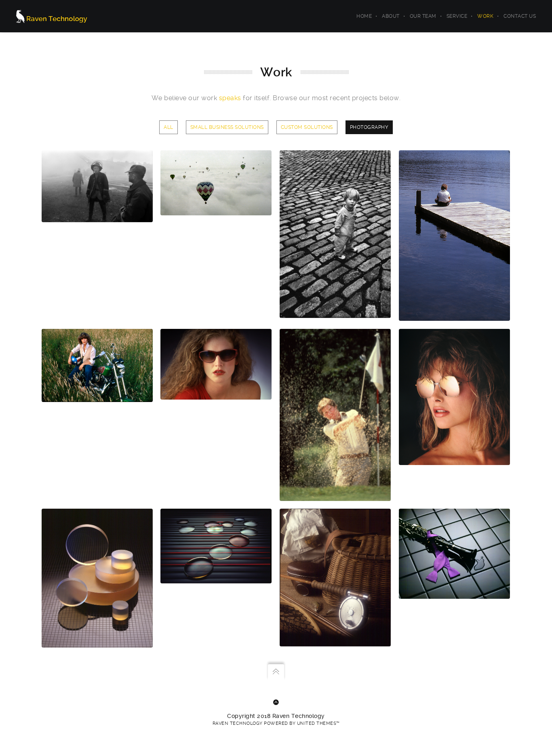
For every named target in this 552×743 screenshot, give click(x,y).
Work (485, 16)
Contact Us (520, 16)
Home (364, 16)
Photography (369, 127)
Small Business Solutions (227, 127)
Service (457, 16)
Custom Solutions (307, 127)
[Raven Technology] (51, 16)
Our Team (423, 16)
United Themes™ (318, 723)
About (391, 16)
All (168, 127)
